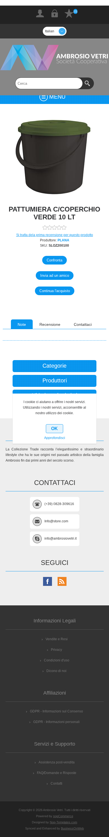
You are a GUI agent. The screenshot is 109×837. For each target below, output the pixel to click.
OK (54, 428)
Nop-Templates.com (63, 822)
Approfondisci (54, 438)
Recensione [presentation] (49, 324)
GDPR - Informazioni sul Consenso (56, 711)
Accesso (54, 13)
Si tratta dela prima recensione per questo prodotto (54, 235)
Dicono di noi (56, 671)
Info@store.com (56, 521)
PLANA (63, 240)
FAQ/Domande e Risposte (56, 773)
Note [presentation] (22, 324)
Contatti (56, 783)
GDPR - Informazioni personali (56, 722)
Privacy (56, 650)
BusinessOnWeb (72, 828)
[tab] (22, 324)
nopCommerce (63, 816)
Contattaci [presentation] (83, 324)
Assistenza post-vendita (57, 762)
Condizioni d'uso (56, 660)
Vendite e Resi (57, 639)
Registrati (39, 13)
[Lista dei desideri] (69, 13)
